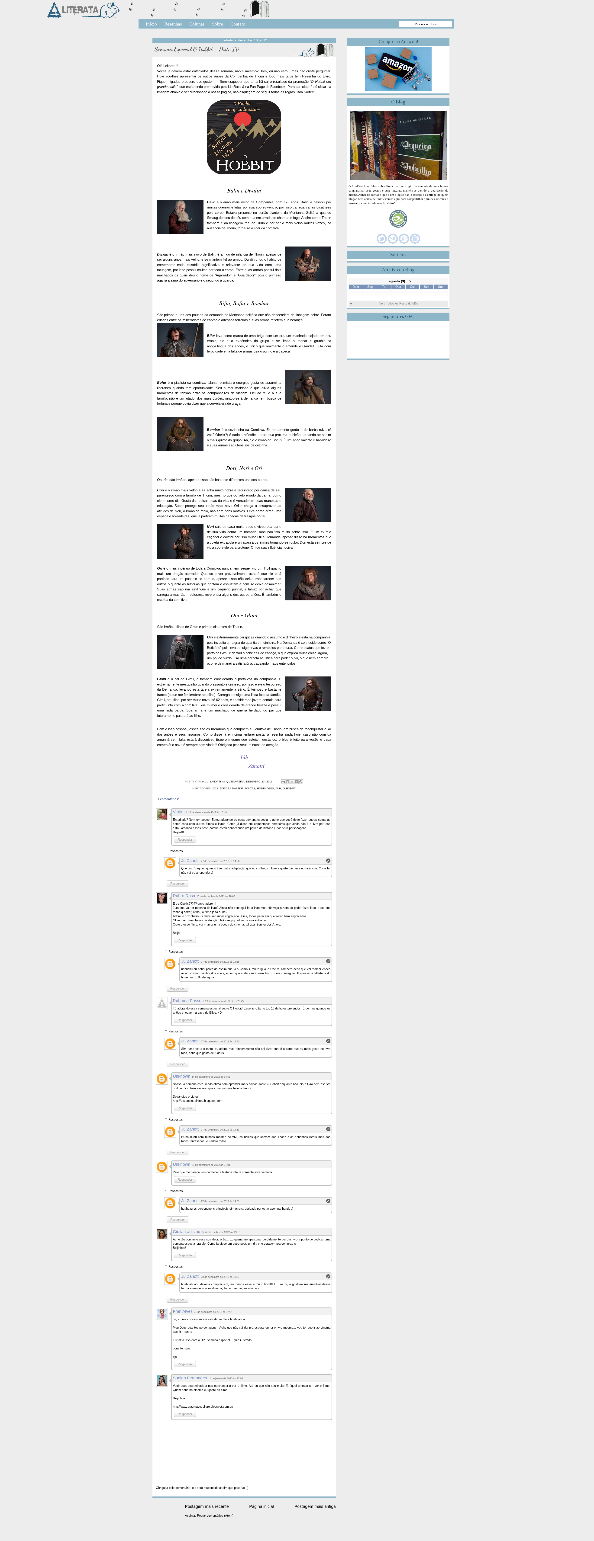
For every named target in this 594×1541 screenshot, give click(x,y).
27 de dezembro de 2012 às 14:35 (220, 961)
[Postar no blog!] (287, 781)
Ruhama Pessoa (188, 1000)
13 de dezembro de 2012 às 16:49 (207, 812)
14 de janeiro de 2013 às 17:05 (225, 1378)
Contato (237, 23)
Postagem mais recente (207, 1506)
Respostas (175, 850)
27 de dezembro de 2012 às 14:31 (220, 1201)
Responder (185, 839)
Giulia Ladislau (186, 1231)
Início (151, 23)
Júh (278, 788)
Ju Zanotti (190, 860)
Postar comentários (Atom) (215, 1515)
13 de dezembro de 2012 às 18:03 (216, 896)
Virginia (180, 812)
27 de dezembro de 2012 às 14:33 (220, 1041)
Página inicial (261, 1506)
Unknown (181, 1076)
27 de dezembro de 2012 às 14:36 (220, 861)
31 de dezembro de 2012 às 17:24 (213, 1311)
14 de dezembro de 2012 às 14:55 (211, 1076)
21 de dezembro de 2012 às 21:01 (211, 1164)
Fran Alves (183, 1311)
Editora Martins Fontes (237, 788)
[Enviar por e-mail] (283, 781)
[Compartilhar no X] (292, 781)
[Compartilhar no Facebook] (296, 781)
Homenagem (265, 788)
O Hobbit (289, 788)
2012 (215, 788)
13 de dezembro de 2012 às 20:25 (224, 1001)
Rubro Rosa (184, 896)
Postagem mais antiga (315, 1506)
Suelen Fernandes (190, 1378)
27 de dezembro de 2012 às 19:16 (221, 1232)
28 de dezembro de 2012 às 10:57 (220, 1276)
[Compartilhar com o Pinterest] (300, 781)
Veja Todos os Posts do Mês (398, 303)
